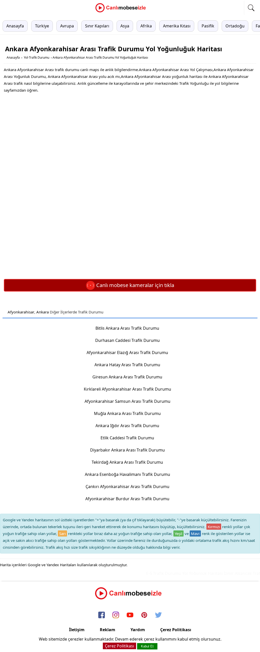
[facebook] (101, 615)
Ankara (42, 311)
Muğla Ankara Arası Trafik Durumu (127, 413)
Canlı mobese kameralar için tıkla (134, 285)
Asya (124, 26)
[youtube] (130, 615)
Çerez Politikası (175, 629)
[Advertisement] (130, 134)
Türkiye (42, 26)
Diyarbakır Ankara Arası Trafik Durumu (127, 450)
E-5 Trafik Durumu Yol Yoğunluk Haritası (179, 573)
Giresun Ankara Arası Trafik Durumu (127, 377)
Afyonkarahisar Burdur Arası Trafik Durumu (127, 498)
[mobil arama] (251, 8)
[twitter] (158, 615)
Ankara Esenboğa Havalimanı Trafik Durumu (127, 474)
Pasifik (208, 26)
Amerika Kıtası (176, 26)
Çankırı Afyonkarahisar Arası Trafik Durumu (127, 486)
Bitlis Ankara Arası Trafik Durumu (127, 328)
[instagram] (115, 615)
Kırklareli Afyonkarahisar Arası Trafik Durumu (127, 389)
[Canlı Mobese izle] (122, 11)
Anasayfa (15, 26)
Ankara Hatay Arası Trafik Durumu (127, 364)
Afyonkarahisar (21, 311)
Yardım (138, 629)
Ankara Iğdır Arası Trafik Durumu (127, 425)
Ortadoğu (235, 26)
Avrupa (67, 26)
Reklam (107, 629)
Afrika (146, 26)
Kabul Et (147, 646)
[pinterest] (144, 615)
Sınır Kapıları (97, 26)
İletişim (77, 629)
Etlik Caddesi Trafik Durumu (127, 438)
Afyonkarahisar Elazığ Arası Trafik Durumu (127, 352)
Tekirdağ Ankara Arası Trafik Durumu (127, 462)
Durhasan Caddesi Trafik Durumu (127, 340)
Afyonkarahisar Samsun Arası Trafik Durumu (127, 401)
